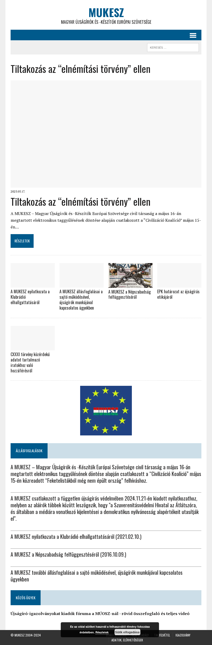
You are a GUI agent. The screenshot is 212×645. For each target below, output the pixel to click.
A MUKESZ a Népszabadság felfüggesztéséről (129, 294)
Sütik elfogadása (127, 632)
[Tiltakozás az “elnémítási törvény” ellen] (106, 184)
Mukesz (19, 635)
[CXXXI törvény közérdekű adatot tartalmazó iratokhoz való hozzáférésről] (33, 347)
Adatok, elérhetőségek (127, 640)
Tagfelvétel (162, 635)
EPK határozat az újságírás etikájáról (178, 294)
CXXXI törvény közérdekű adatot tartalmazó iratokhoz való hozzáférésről (30, 362)
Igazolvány (183, 635)
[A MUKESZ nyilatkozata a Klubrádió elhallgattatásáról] (33, 284)
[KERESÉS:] (173, 47)
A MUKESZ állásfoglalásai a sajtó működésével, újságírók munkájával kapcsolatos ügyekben (81, 299)
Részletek (102, 632)
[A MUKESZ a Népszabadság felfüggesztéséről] (130, 284)
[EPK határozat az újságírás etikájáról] (179, 284)
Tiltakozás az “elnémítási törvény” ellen (80, 201)
